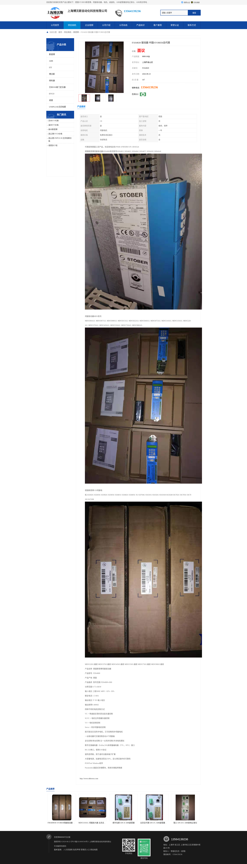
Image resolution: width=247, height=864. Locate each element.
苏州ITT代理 (53, 121)
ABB (51, 61)
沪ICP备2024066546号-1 (80, 842)
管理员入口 (85, 850)
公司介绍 (106, 25)
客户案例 (157, 25)
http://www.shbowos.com (89, 779)
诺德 (51, 100)
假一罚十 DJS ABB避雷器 (185, 823)
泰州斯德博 (52, 129)
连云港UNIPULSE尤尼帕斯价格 (60, 139)
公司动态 (123, 25)
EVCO (51, 94)
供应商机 (72, 25)
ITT (50, 67)
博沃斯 (52, 74)
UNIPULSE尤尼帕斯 (57, 107)
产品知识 (140, 25)
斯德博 (76, 32)
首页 (60, 32)
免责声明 (76, 850)
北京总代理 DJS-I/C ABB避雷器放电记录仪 (126, 823)
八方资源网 (68, 850)
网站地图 (94, 850)
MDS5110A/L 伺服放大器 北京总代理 (62, 823)
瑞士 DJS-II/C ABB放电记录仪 (154, 823)
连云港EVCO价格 (55, 134)
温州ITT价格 (53, 125)
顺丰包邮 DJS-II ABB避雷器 (93, 823)
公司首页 (55, 25)
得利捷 (52, 81)
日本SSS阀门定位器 (57, 87)
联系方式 (192, 25)
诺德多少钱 (52, 145)
